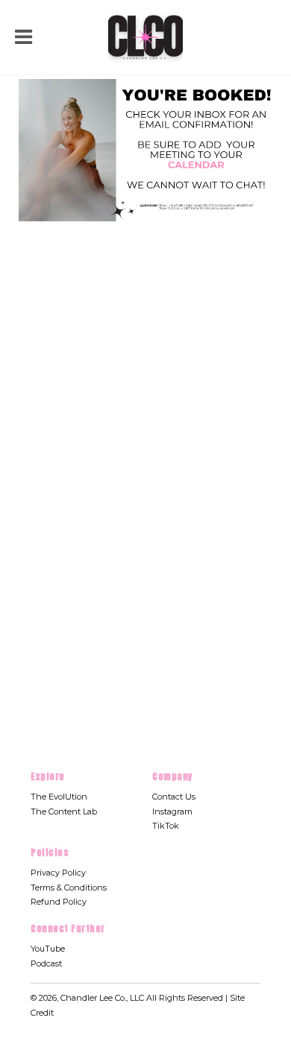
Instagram (172, 811)
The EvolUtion (59, 796)
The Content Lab (64, 811)
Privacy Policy (58, 872)
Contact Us (173, 796)
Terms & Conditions (69, 887)
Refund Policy (59, 901)
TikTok (165, 825)
